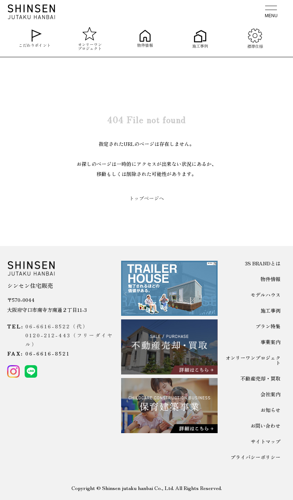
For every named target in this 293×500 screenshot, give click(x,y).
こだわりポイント (35, 44)
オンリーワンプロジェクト (90, 45)
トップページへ (146, 198)
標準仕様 (255, 45)
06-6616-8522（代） (57, 326)
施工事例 (200, 45)
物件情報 (145, 44)
